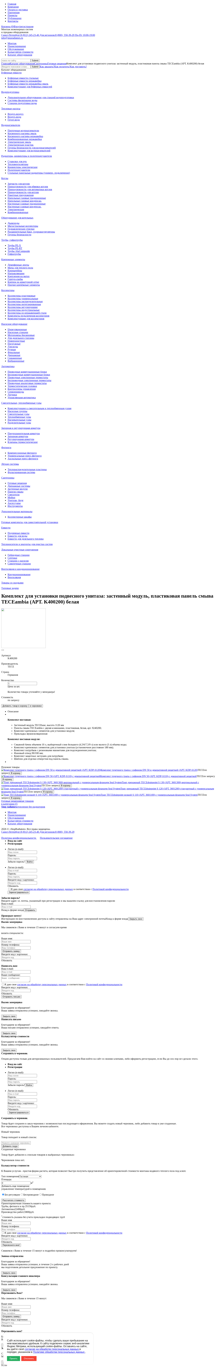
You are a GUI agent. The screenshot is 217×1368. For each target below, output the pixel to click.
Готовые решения (56, 63)
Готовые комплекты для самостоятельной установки (29, 522)
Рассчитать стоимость (13, 1200)
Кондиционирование (19, 574)
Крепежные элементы (13, 259)
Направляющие (16, 273)
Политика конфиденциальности (19, 838)
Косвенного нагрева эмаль (22, 133)
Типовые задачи (10, 588)
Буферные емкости (11, 72)
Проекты (12, 15)
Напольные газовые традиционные (27, 198)
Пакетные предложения (21, 195)
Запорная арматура (18, 436)
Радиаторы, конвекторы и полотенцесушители (26, 156)
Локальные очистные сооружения (19, 549)
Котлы (4, 178)
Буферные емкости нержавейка (24, 81)
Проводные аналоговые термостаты (27, 383)
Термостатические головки (22, 386)
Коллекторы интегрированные (24, 304)
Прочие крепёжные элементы (24, 285)
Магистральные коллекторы (23, 226)
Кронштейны (15, 270)
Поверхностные (16, 341)
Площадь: (6, 1179)
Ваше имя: (7, 938)
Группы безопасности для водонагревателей (32, 147)
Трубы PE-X (14, 245)
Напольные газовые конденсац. (25, 201)
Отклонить (29, 1358)
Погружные (14, 343)
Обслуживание (16, 49)
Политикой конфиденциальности (110, 889)
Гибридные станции (19, 555)
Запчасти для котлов (19, 183)
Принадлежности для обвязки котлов (28, 186)
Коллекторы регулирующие (23, 307)
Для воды (13, 346)
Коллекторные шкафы (20, 517)
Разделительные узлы (19, 422)
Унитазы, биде (15, 500)
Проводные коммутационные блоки (27, 371)
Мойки (11, 497)
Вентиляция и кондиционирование (20, 569)
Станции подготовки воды (22, 103)
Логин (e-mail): (16, 849)
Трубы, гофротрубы (12, 240)
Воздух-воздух (16, 114)
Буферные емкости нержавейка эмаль (28, 83)
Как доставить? (78, 66)
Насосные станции (18, 332)
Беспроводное (31, 1194)
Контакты (13, 21)
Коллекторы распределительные (25, 301)
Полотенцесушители (19, 170)
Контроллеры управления (22, 389)
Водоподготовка (10, 92)
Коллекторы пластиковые (21, 295)
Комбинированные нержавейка (25, 139)
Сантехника (40, 63)
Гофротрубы (14, 254)
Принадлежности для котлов (23, 192)
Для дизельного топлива (21, 338)
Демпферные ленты (18, 264)
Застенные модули (18, 489)
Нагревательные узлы (19, 419)
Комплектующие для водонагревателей (29, 150)
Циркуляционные (17, 329)
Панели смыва (15, 491)
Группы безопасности (19, 234)
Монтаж (12, 43)
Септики (12, 558)
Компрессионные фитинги (22, 453)
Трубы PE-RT (15, 248)
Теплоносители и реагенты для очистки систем (27, 544)
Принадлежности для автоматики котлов (30, 189)
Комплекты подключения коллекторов (28, 315)
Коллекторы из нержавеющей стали (27, 313)
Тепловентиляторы (18, 164)
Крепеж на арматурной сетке (23, 282)
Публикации (14, 18)
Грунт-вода (14, 119)
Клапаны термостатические (23, 442)
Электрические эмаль (19, 142)
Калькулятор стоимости (20, 52)
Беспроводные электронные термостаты (29, 380)
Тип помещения (10, 1176)
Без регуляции (12, 1194)
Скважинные (15, 358)
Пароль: (12, 855)
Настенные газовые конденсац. (24, 206)
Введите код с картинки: (21, 879)
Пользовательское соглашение (56, 838)
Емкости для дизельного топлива (26, 538)
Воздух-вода (14, 117)
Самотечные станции (19, 563)
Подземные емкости (18, 533)
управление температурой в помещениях (23, 1189)
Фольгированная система (21, 472)
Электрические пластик (21, 145)
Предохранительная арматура (24, 433)
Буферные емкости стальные (23, 78)
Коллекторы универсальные (23, 298)
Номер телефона (10, 1226)
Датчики (12, 394)
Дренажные (14, 355)
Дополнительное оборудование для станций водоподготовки (41, 97)
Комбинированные (18, 212)
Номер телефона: (10, 944)
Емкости (5, 527)
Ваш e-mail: (7, 903)
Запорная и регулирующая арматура (20, 428)
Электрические (16, 209)
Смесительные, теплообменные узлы (21, 403)
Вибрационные (16, 361)
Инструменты (15, 506)
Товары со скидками (12, 582)
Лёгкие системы (10, 464)
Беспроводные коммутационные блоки (29, 374)
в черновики (36, 706)
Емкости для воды (17, 536)
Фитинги (6, 447)
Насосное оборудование (14, 324)
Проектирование (17, 46)
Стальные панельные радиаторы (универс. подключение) (39, 173)
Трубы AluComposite (19, 251)
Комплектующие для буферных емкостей (30, 86)
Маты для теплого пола (20, 267)
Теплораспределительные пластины (27, 469)
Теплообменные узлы (19, 417)
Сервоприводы (16, 391)
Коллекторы (7, 290)
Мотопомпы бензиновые (21, 335)
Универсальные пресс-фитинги (25, 455)
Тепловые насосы (10, 108)
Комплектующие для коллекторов (26, 318)
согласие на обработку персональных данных (48, 889)
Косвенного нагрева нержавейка (25, 136)
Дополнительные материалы (16, 511)
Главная (12, 4)
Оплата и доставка (18, 9)
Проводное (48, 1194)
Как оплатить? (62, 66)
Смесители (14, 494)
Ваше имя (6, 1220)
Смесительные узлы (18, 414)
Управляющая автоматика (22, 397)
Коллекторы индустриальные (24, 310)
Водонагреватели (10, 125)
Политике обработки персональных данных (59, 1352)
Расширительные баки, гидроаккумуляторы (31, 231)
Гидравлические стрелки (21, 229)
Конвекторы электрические (22, 167)
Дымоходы (13, 223)
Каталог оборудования (20, 54)
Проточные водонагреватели (23, 130)
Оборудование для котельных (17, 217)
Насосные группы (17, 411)
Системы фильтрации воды (22, 100)
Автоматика (7, 366)
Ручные (12, 349)
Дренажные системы (19, 486)
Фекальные (14, 352)
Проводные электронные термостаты (28, 377)
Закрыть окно (135, 919)
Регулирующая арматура (21, 439)
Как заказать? (47, 66)
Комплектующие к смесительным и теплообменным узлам (39, 408)
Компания (13, 6)
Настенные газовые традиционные (27, 203)
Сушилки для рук (17, 161)
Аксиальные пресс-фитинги (23, 458)
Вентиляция (14, 577)
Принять (13, 1358)
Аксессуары (14, 503)
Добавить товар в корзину (15, 706)
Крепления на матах (19, 276)
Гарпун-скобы (15, 279)
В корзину (15, 773)
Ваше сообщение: (10, 975)
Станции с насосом (18, 560)
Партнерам (14, 12)
